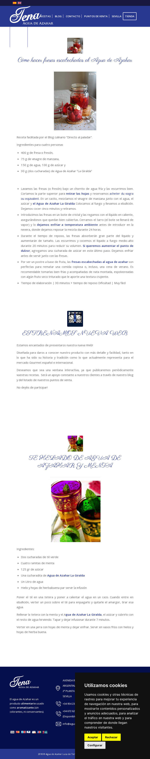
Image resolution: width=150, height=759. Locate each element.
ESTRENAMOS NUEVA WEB (75, 333)
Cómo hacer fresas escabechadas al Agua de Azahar (75, 60)
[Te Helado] (75, 443)
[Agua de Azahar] (75, 46)
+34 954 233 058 (72, 703)
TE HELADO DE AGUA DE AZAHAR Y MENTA (75, 462)
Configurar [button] (95, 745)
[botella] (75, 319)
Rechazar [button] (111, 737)
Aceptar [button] (93, 737)
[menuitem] (15, 16)
